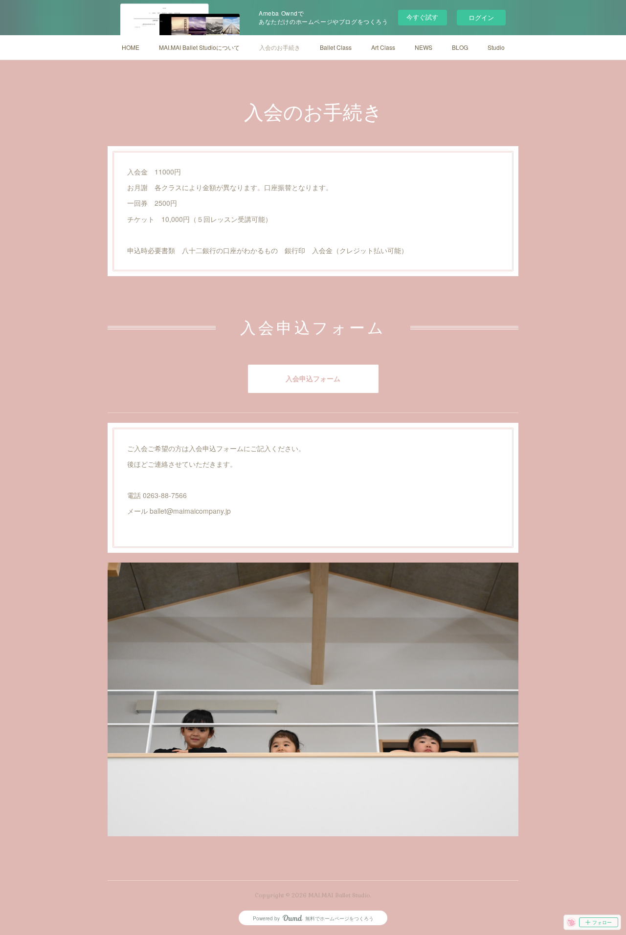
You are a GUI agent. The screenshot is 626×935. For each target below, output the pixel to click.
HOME (130, 47)
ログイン (481, 17)
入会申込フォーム (313, 378)
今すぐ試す (422, 17)
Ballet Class (336, 47)
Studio (496, 47)
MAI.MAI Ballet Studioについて (199, 47)
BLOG (460, 47)
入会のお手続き (279, 47)
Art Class (383, 47)
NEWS (423, 47)
